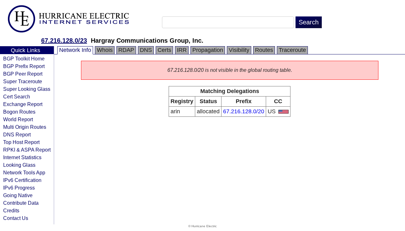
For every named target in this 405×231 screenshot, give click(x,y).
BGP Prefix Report (24, 66)
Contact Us (15, 218)
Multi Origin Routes (24, 127)
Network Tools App (24, 172)
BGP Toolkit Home (24, 58)
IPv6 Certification (22, 180)
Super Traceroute (22, 81)
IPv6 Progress (19, 187)
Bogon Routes (19, 112)
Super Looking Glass (26, 89)
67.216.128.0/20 (243, 111)
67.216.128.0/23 (64, 40)
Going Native (18, 195)
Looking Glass (19, 165)
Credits (11, 210)
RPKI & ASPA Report (27, 150)
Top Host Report (21, 142)
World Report (18, 119)
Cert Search (16, 96)
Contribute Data (21, 203)
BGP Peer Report (22, 74)
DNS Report (17, 134)
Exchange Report (22, 104)
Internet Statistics (22, 157)
